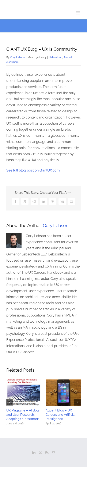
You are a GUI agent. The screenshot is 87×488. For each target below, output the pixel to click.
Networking (55, 57)
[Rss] (47, 452)
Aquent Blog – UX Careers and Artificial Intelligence (60, 415)
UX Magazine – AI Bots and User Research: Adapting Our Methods (22, 415)
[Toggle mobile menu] (78, 13)
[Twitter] (40, 452)
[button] (9, 402)
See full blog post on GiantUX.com (33, 170)
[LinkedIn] (33, 452)
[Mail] (53, 452)
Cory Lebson (17, 57)
